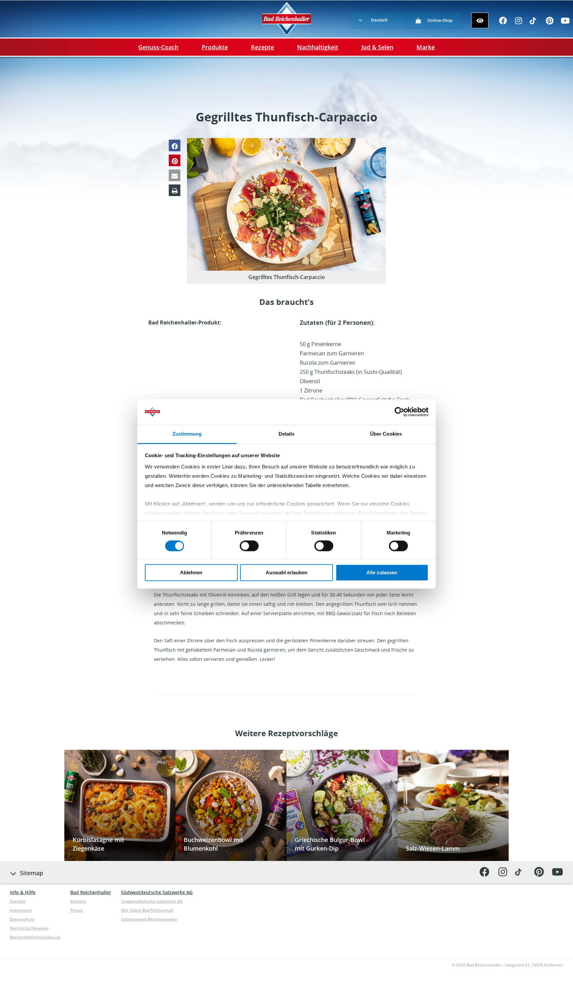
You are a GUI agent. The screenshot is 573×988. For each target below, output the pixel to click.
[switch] (249, 546)
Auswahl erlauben (286, 572)
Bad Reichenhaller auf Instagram (518, 22)
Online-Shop (440, 20)
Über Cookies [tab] (386, 434)
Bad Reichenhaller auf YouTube (565, 22)
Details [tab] (287, 434)
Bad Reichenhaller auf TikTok (534, 22)
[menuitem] (379, 20)
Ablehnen (191, 572)
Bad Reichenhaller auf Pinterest (549, 22)
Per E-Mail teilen (174, 175)
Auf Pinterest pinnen (174, 160)
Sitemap (31, 873)
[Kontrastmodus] (479, 20)
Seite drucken (174, 190)
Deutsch (379, 20)
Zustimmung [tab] (187, 434)
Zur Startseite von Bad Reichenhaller (286, 19)
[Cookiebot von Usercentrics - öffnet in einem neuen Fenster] (399, 412)
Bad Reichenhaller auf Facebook (502, 22)
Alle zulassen (381, 572)
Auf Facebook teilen (174, 145)
